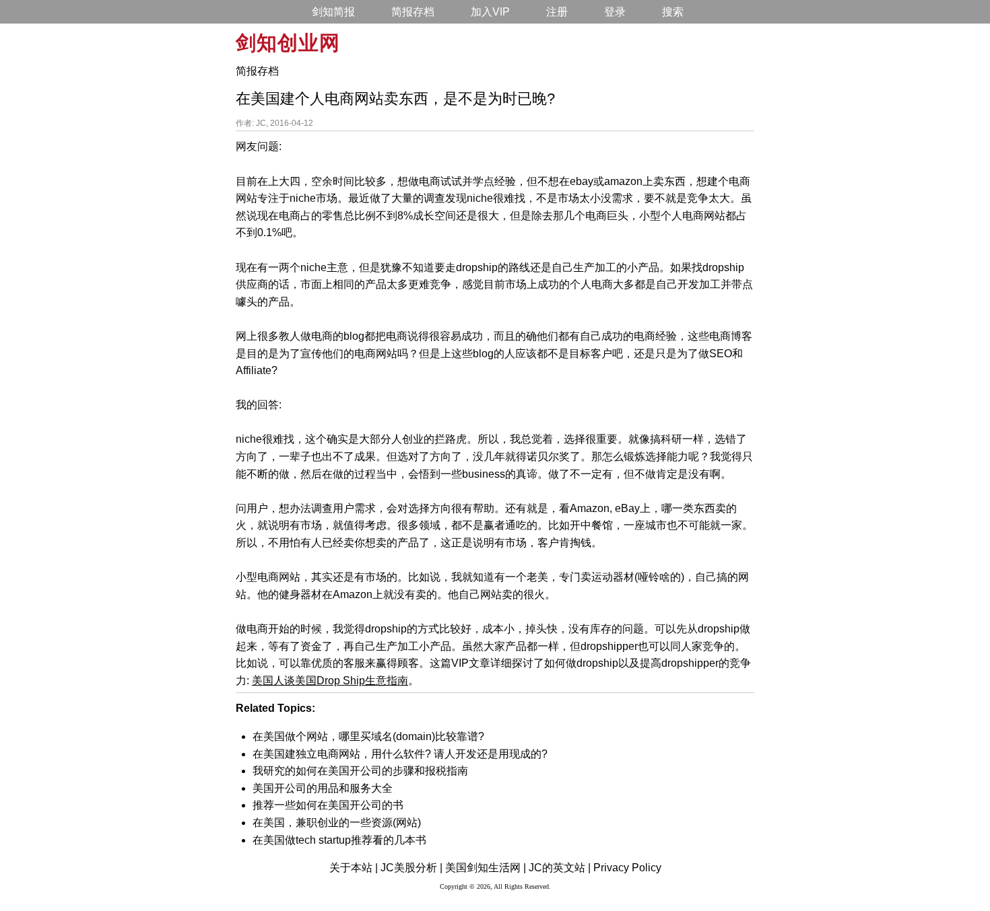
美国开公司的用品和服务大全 (323, 788)
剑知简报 (333, 11)
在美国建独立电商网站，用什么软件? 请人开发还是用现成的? (400, 754)
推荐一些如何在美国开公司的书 (328, 805)
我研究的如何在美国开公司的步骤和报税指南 (360, 770)
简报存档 (412, 11)
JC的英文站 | (560, 867)
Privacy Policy (627, 867)
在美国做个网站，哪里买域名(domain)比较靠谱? (368, 736)
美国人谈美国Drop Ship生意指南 (330, 680)
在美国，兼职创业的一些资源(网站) (337, 822)
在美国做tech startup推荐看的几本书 (339, 840)
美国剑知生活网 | (485, 867)
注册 (557, 11)
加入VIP (490, 11)
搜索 (673, 11)
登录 (615, 11)
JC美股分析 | (411, 867)
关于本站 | (353, 867)
